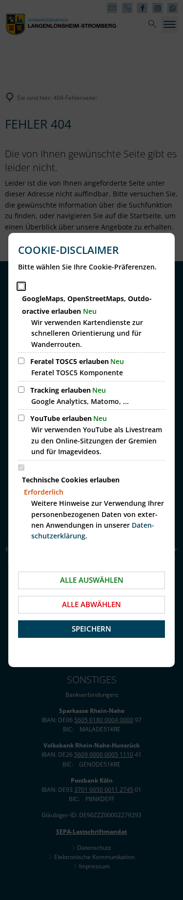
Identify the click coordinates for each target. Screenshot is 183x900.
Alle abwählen (91, 604)
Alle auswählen (91, 580)
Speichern (91, 628)
